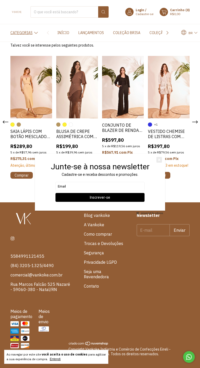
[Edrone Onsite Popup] (100, 184)
